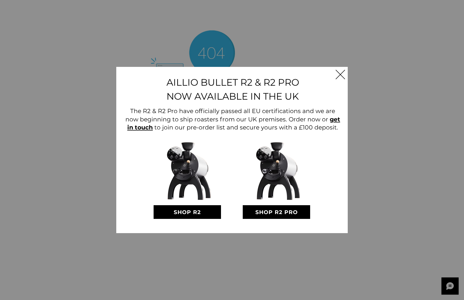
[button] (340, 74)
